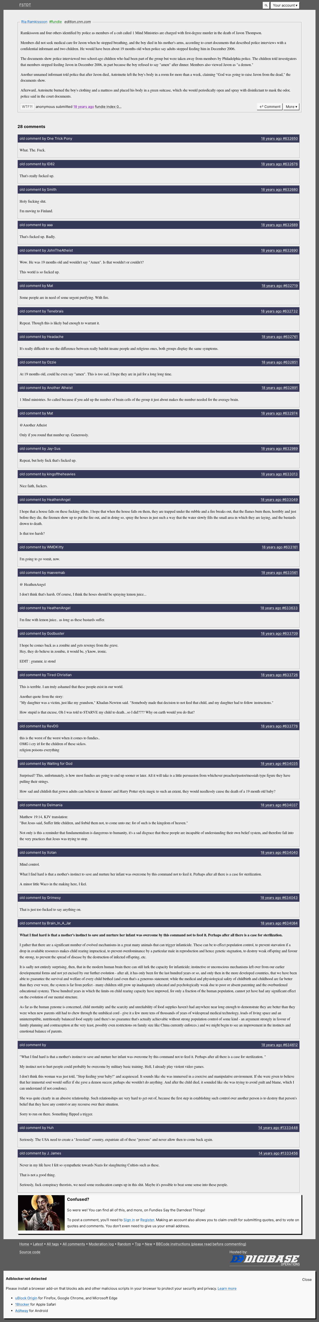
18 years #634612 (279, 1045)
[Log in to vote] (27, 106)
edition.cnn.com (77, 21)
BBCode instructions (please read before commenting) (201, 1244)
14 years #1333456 (278, 1153)
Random (124, 1244)
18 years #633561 (279, 572)
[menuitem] (285, 5)
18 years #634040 (279, 852)
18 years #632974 (279, 413)
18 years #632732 (279, 311)
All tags (53, 1244)
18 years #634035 (279, 763)
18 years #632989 (279, 448)
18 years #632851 (280, 362)
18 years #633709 (279, 633)
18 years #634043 (279, 897)
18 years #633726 (279, 675)
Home (24, 1244)
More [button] (290, 106)
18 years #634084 (279, 923)
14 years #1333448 (278, 1127)
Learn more (227, 1288)
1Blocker (22, 1304)
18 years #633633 (279, 608)
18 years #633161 (280, 547)
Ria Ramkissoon (34, 21)
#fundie (55, 21)
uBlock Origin (26, 1298)
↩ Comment (269, 106)
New (148, 1244)
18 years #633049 (279, 499)
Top (138, 1244)
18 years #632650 (279, 138)
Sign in (129, 1220)
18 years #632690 (279, 250)
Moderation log (101, 1244)
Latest (38, 1244)
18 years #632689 (279, 225)
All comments (74, 1244)
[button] (266, 5)
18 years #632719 (280, 285)
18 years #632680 (279, 189)
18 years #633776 (279, 726)
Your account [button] (284, 5)
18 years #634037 (279, 805)
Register (147, 1220)
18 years (83, 106)
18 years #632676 (279, 164)
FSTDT (25, 5)
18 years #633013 (279, 474)
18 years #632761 (280, 336)
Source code (29, 1252)
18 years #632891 (280, 387)
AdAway (21, 1310)
